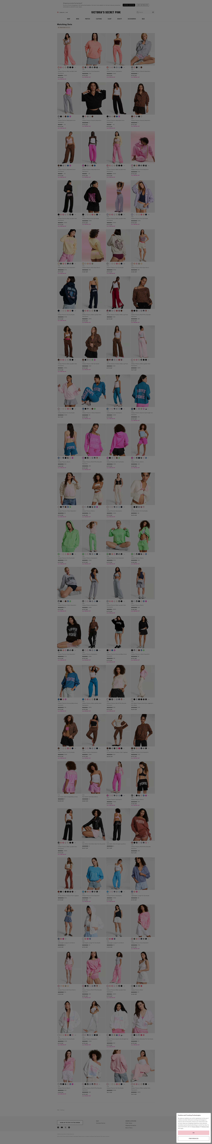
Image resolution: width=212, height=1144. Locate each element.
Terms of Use (205, 1126)
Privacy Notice (195, 1126)
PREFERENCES (193, 1138)
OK (194, 1132)
